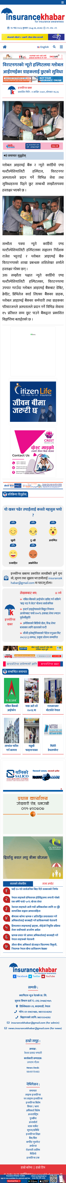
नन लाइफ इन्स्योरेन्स (33, 1099)
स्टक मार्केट (33, 1126)
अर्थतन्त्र (33, 1146)
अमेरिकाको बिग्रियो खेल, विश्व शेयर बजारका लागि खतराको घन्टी (37, 625)
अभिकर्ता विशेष (33, 1110)
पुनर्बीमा (33, 1118)
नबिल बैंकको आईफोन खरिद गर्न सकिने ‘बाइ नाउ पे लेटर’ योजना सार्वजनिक (40, 601)
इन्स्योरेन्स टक (33, 1158)
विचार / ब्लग (33, 1106)
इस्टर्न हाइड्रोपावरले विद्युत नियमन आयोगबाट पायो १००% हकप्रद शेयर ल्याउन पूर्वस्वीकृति (40, 613)
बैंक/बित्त (33, 1138)
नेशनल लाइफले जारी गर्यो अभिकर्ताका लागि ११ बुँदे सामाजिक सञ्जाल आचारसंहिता (36, 909)
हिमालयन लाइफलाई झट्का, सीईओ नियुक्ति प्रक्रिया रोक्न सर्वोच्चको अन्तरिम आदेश (36, 928)
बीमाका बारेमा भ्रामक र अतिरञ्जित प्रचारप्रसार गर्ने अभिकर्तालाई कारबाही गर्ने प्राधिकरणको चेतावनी (34, 918)
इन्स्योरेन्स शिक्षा (33, 1134)
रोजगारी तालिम (33, 1150)
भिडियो (33, 1154)
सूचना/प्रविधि (33, 1130)
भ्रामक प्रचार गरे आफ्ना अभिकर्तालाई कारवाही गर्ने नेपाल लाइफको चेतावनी (35, 937)
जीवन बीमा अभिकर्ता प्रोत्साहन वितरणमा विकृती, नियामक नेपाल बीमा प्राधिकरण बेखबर (34, 947)
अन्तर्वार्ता (33, 1122)
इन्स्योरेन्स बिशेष (33, 1103)
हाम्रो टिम (40, 1167)
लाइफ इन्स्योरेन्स (33, 1095)
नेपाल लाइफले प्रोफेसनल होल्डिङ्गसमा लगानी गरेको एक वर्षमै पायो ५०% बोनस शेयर (36, 900)
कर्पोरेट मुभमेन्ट (33, 1142)
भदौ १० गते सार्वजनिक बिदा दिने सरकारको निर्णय (35, 889)
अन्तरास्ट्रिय (33, 1114)
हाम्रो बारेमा (26, 1167)
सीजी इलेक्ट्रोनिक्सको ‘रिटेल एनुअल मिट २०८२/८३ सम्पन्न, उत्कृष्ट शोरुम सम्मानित (40, 635)
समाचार (33, 1091)
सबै (59, 593)
